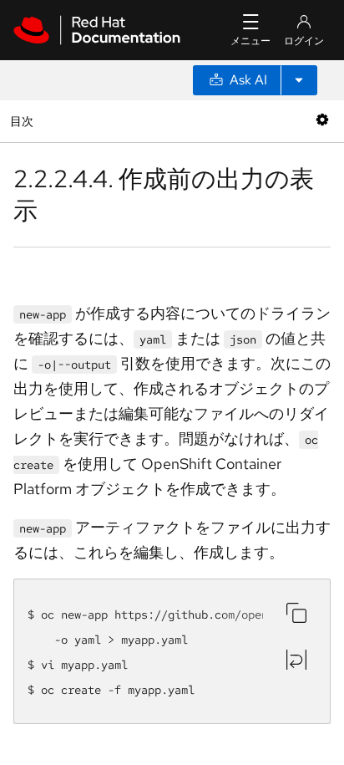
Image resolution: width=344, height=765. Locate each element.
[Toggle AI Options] (299, 80)
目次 (23, 121)
